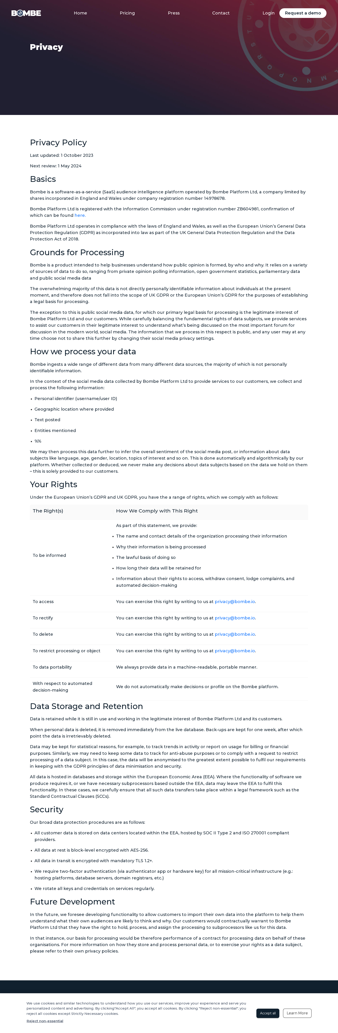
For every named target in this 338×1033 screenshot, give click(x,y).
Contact (221, 13)
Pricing (127, 13)
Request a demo (303, 13)
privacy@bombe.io (235, 601)
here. (80, 215)
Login (269, 13)
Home (80, 13)
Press (174, 13)
